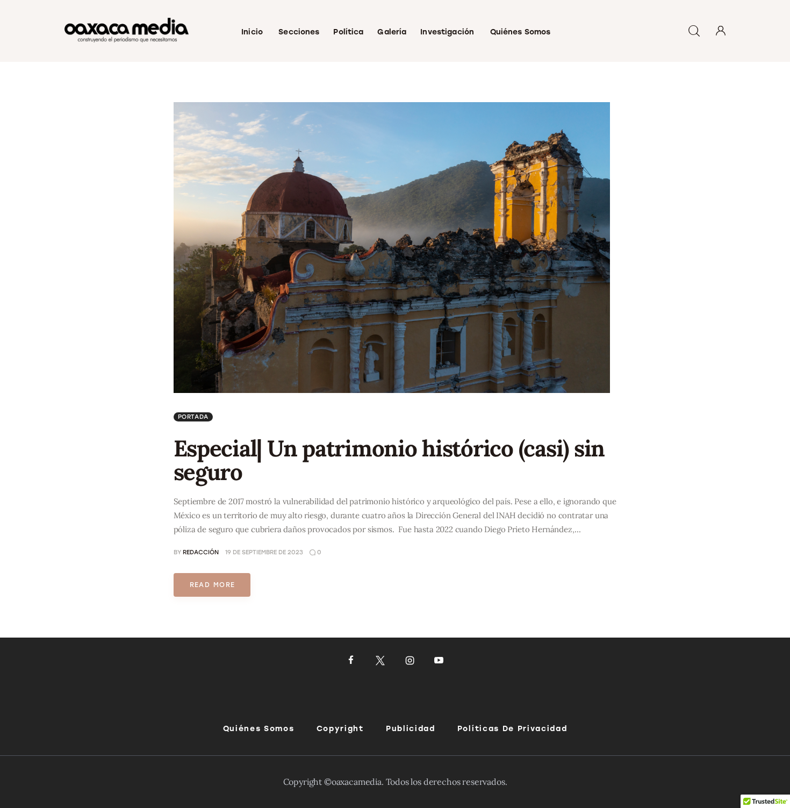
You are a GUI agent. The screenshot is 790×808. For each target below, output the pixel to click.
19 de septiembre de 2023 (264, 552)
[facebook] (351, 660)
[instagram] (409, 660)
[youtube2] (438, 660)
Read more (212, 585)
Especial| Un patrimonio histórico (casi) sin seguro (389, 460)
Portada (193, 416)
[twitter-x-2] (380, 660)
